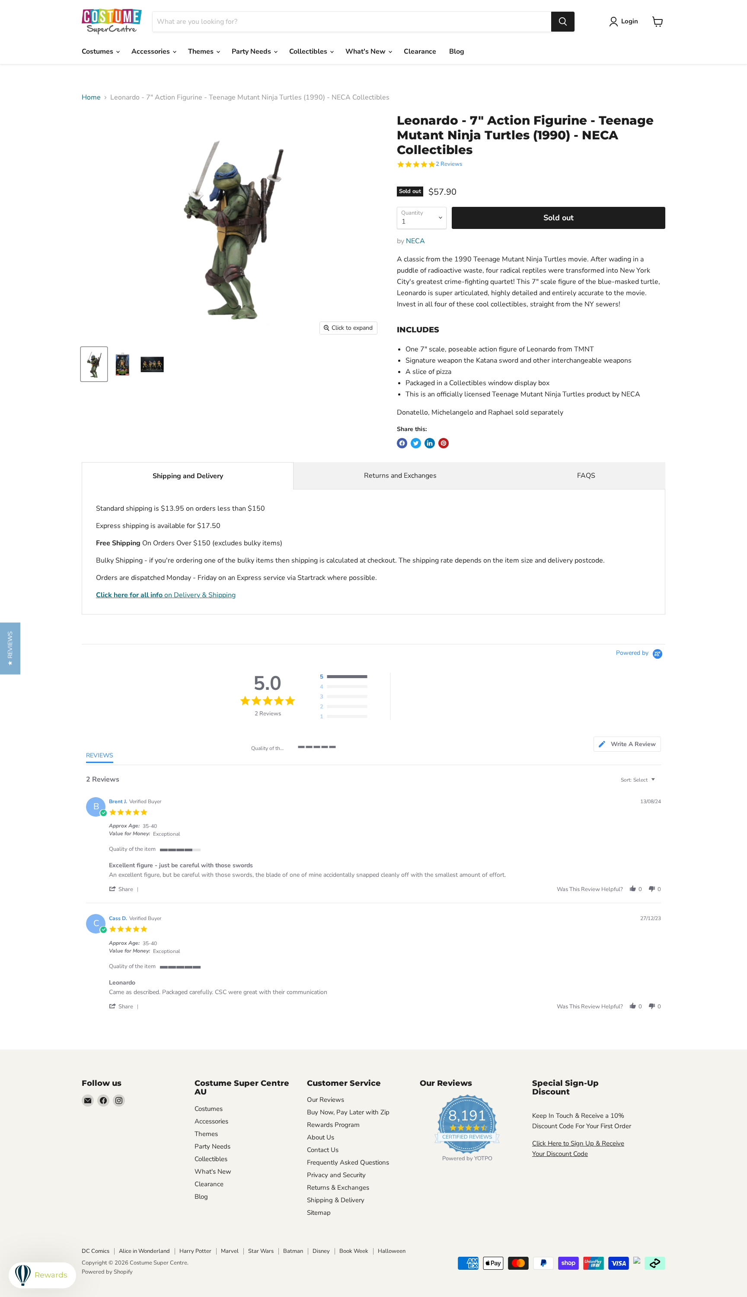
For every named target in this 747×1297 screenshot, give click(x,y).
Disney (321, 1251)
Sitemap (319, 1212)
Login (629, 21)
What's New (366, 51)
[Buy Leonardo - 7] (94, 364)
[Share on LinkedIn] (430, 443)
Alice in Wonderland (144, 1251)
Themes (201, 51)
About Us (320, 1137)
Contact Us (322, 1150)
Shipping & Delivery (335, 1200)
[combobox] (352, 22)
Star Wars (261, 1251)
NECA (415, 241)
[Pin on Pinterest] (443, 443)
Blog (456, 51)
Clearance (420, 51)
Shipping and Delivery (188, 476)
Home (91, 97)
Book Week (353, 1251)
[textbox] (659, 783)
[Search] (563, 22)
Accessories (151, 51)
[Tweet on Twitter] (416, 443)
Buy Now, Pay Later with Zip (348, 1112)
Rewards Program (333, 1124)
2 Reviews (449, 164)
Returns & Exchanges (338, 1187)
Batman (293, 1251)
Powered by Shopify (107, 1272)
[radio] (346, 677)
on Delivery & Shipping (166, 595)
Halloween (391, 1251)
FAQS (586, 475)
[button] (125, 889)
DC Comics (95, 1251)
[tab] (627, 744)
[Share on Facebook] (402, 443)
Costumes (98, 51)
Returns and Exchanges (400, 475)
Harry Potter (195, 1251)
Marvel (230, 1251)
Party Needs (252, 51)
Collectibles (309, 51)
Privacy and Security (336, 1175)
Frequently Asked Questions (348, 1162)
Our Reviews (325, 1099)
